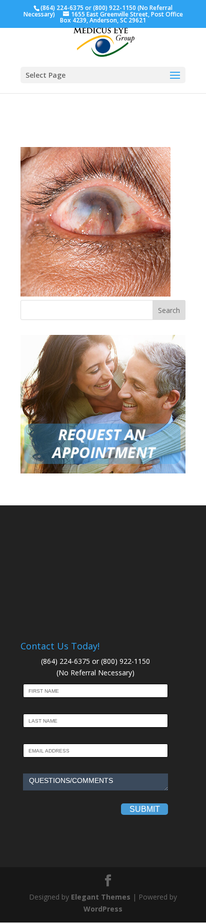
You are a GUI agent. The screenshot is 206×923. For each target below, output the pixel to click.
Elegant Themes (100, 897)
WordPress (103, 909)
